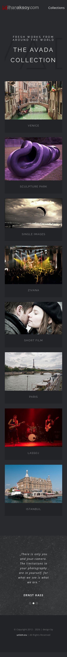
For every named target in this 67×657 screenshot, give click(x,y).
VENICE (33, 125)
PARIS (33, 396)
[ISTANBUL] (33, 484)
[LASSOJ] (33, 427)
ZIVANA (33, 290)
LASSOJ (33, 453)
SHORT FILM (33, 340)
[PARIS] (33, 371)
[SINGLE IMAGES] (33, 213)
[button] (30, 608)
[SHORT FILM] (33, 318)
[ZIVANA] (33, 265)
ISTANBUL (33, 509)
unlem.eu (22, 639)
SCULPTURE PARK (33, 186)
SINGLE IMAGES (33, 234)
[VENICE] (33, 100)
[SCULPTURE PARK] (33, 158)
